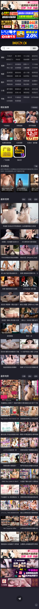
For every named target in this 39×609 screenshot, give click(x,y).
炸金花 (18, 59)
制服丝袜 (10, 76)
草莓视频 (26, 97)
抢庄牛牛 (35, 59)
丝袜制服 (18, 68)
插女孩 (9, 97)
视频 (2, 66)
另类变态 (35, 76)
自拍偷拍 (18, 64)
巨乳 (29, 199)
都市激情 (10, 89)
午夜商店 (18, 97)
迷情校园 (10, 92)
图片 (2, 82)
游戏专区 (35, 56)
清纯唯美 (18, 84)
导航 (2, 99)
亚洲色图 (18, 81)
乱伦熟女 (26, 76)
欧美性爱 (35, 72)
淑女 (29, 376)
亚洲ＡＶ (10, 64)
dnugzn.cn (19, 43)
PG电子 (9, 56)
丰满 (23, 376)
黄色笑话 (26, 92)
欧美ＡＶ (26, 64)
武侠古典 (35, 89)
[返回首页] (36, 605)
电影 (2, 74)
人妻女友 (26, 89)
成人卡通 (26, 72)
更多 (35, 199)
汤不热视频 (34, 97)
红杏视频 (10, 101)
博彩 (2, 57)
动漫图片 (35, 81)
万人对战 (26, 56)
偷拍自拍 (18, 72)
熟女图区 (26, 84)
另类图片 (35, 84)
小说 (2, 90)
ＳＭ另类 (35, 68)
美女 (23, 199)
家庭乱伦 (18, 89)
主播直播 (26, 68)
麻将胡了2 (9, 59)
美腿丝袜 (10, 84)
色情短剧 (18, 101)
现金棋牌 (26, 59)
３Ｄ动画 (35, 64)
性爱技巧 (35, 92)
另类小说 (18, 92)
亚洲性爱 (10, 72)
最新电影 (5, 376)
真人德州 (18, 56)
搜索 (34, 48)
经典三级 (18, 76)
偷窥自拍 (10, 81)
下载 (35, 166)
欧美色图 (26, 81)
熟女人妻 (10, 68)
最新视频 (5, 199)
